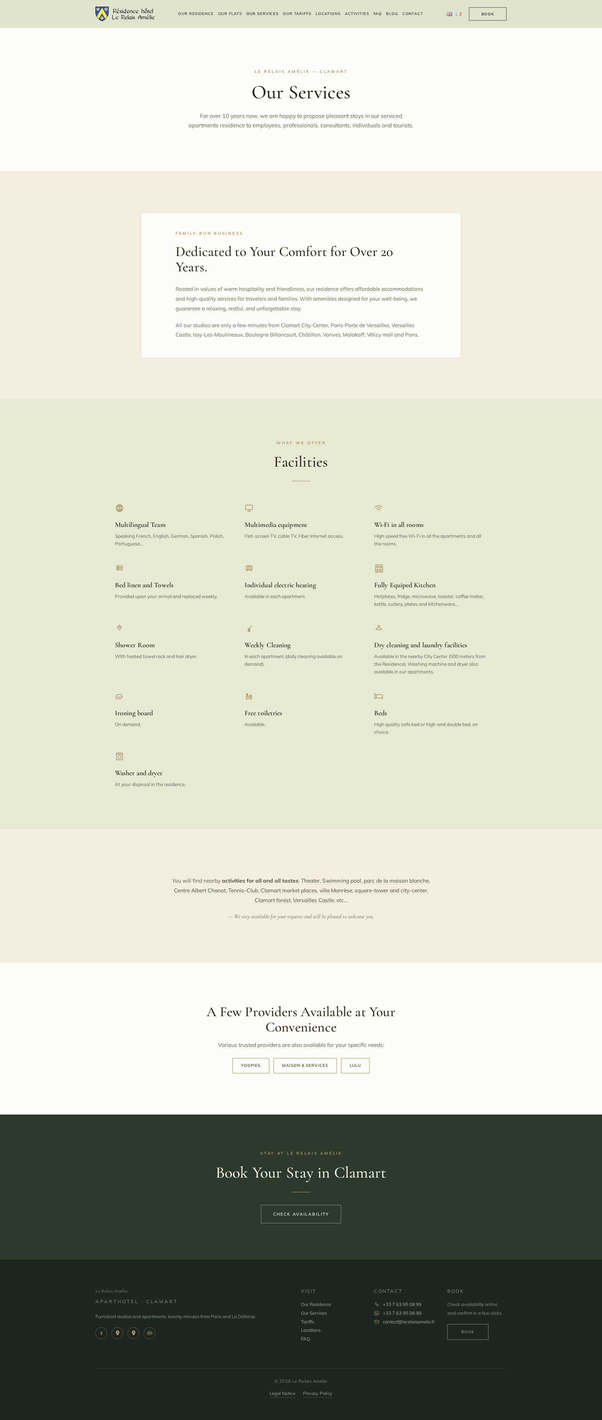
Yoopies (251, 1065)
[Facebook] (101, 1333)
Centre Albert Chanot (200, 890)
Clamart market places (289, 890)
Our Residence (196, 13)
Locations (328, 13)
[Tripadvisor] (149, 1333)
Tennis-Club (243, 890)
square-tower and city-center (391, 890)
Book (487, 14)
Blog (392, 13)
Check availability (301, 1214)
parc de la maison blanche (396, 880)
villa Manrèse (335, 890)
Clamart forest (273, 900)
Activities (357, 13)
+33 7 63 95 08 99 (402, 1304)
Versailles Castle (313, 900)
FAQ (377, 13)
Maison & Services (305, 1065)
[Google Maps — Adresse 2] (133, 1333)
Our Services (262, 13)
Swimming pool (341, 880)
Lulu (355, 1065)
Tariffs (307, 1321)
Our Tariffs (297, 13)
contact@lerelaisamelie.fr (409, 1321)
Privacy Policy (317, 1393)
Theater (310, 880)
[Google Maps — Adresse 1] (117, 1333)
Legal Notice (283, 1393)
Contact (412, 13)
